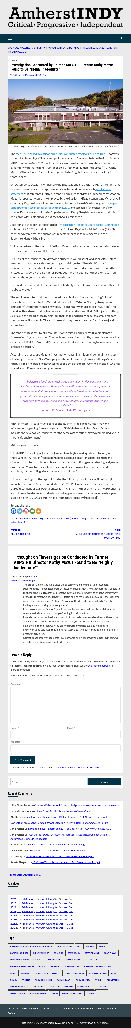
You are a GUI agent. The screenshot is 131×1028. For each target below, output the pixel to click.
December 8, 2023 (33, 75)
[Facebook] (13, 511)
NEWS (14, 60)
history (42, 966)
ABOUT (12, 1012)
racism (98, 980)
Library (25, 973)
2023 (13, 911)
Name (14, 727)
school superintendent (98, 518)
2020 (13, 923)
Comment (16, 684)
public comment (43, 980)
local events (41, 973)
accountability (23, 518)
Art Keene (17, 75)
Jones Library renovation (97, 966)
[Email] (32, 511)
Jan (19, 898)
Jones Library (72, 966)
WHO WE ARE (30, 1008)
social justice (84, 986)
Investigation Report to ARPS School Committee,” (89, 224)
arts (79, 946)
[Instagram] (26, 511)
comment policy (99, 665)
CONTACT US (49, 1008)
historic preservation (22, 966)
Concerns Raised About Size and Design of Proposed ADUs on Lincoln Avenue (76, 805)
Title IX (21, 521)
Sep (56, 903)
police (114, 973)
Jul (47, 898)
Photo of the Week (75, 973)
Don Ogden (16, 822)
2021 (13, 919)
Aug (51, 898)
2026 (13, 898)
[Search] (121, 38)
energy (37, 960)
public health (64, 980)
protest (26, 980)
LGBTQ (82, 518)
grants (93, 960)
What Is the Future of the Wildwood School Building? (56, 844)
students (101, 986)
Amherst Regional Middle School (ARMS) (51, 518)
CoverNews (86, 1022)
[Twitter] (20, 511)
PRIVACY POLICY (106, 1008)
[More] (38, 511)
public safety (83, 980)
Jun (43, 898)
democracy (74, 953)
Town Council (17, 993)
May (38, 898)
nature (56, 973)
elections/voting (19, 960)
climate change (40, 953)
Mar (28, 898)
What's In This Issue (72, 993)
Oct (61, 903)
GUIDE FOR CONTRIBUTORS (76, 1008)
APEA (75, 518)
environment (53, 960)
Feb (24, 898)
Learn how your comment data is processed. (76, 767)
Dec (71, 903)
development (92, 953)
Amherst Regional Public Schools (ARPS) (31, 946)
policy (13, 980)
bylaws (102, 946)
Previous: (20, 532)
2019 (13, 927)
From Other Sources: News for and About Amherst (57, 850)
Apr (33, 898)
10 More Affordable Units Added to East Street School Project (60, 856)
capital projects (19, 953)
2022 (13, 915)
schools (38, 986)
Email (71, 727)
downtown (110, 953)
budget (90, 946)
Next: (98, 534)
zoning (90, 993)
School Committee (20, 986)
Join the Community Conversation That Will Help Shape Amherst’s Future (67, 822)
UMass (54, 993)
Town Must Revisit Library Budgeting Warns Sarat (64, 810)
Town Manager (38, 993)
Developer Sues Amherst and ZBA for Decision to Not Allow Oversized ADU (67, 816)
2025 (13, 903)
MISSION (13, 1008)
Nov (65, 903)
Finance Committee (75, 960)
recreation (113, 980)
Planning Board (98, 973)
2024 (13, 907)
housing (55, 966)
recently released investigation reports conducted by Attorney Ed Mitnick (61, 154)
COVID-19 (58, 953)
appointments (64, 946)
